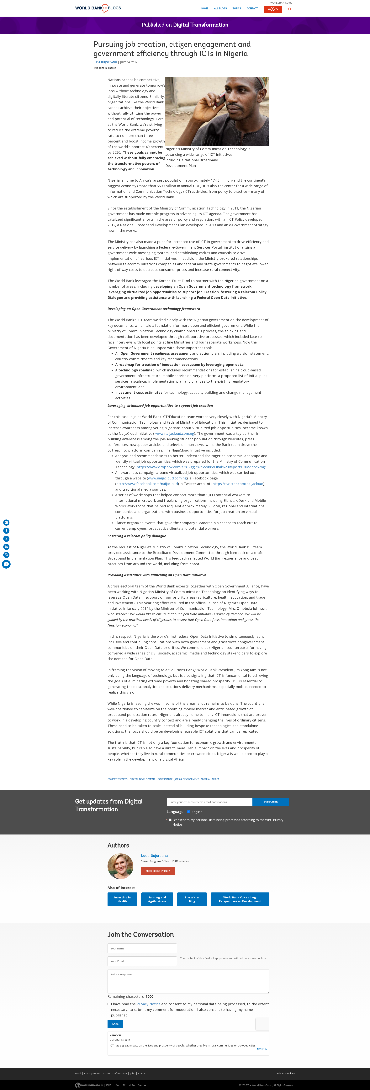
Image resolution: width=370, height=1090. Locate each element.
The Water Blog (192, 899)
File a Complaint (286, 1073)
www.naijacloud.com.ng (174, 433)
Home (204, 8)
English (112, 68)
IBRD (109, 1085)
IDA (117, 1085)
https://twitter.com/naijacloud (238, 483)
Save (115, 1024)
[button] (289, 9)
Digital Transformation (200, 25)
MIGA (132, 1085)
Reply (260, 1049)
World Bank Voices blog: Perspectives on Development (240, 899)
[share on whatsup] (6, 555)
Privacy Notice (148, 1004)
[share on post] (6, 539)
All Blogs (220, 8)
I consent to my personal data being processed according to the (227, 822)
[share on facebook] (6, 531)
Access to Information (115, 1073)
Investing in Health (122, 899)
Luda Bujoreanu (105, 62)
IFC (123, 1085)
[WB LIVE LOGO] (273, 9)
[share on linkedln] (6, 547)
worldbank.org (281, 3)
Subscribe (271, 801)
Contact (252, 8)
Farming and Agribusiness (157, 899)
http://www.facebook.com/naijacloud (147, 483)
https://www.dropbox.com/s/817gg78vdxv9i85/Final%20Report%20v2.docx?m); (202, 467)
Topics (237, 8)
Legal (78, 1073)
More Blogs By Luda (158, 871)
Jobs (132, 1073)
